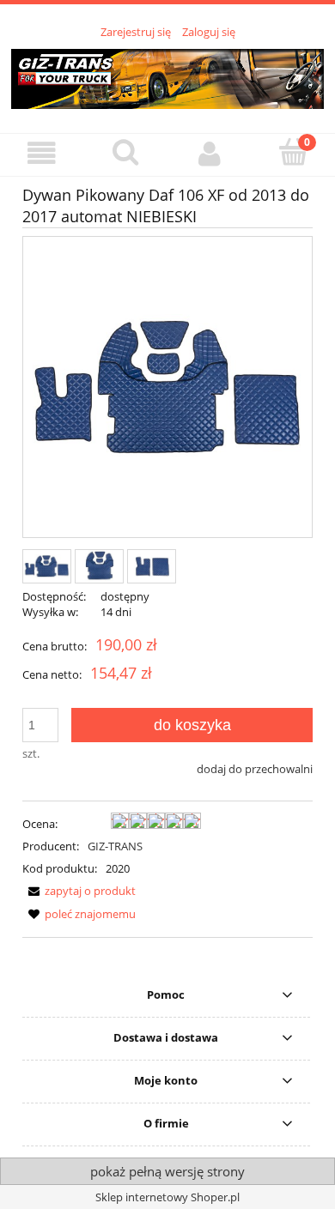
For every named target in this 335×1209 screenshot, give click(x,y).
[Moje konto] (210, 154)
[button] (42, 154)
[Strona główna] (167, 76)
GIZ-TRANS (115, 846)
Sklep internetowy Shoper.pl (167, 1197)
